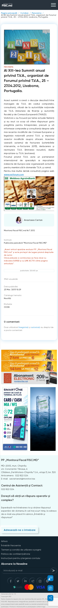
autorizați (35, 327)
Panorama (36, 13)
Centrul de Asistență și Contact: (22, 485)
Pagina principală (9, 13)
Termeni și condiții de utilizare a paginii (21, 549)
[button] (48, 578)
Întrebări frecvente (11, 545)
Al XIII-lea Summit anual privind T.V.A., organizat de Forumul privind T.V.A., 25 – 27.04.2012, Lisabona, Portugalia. (28, 16)
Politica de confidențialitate (15, 554)
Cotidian (24, 13)
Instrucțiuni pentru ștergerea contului (20, 558)
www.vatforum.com (14, 174)
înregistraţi (24, 327)
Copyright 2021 (6, 596)
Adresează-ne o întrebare (19, 530)
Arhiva (4, 541)
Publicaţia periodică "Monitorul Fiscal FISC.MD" (25, 243)
